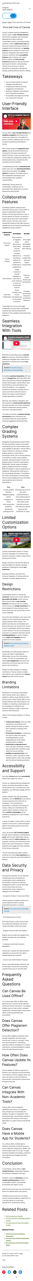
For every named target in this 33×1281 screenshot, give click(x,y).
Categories (5, 7)
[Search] (13, 16)
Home (4, 22)
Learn (10, 22)
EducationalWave (8, 1267)
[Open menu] (30, 8)
